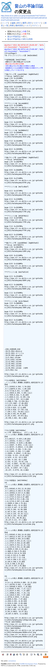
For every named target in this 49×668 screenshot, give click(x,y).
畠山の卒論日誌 (29, 6)
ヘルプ (27, 25)
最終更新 (19, 25)
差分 (19, 23)
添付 (30, 23)
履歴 (24, 23)
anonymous (12, 661)
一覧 (6, 25)
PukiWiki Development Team (28, 664)
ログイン (36, 25)
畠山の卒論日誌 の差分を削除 (20, 39)
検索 (12, 25)
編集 (13, 23)
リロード (37, 23)
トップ (5, 23)
